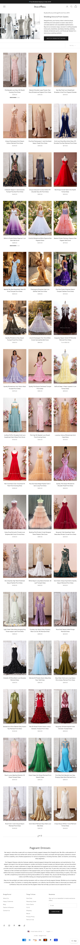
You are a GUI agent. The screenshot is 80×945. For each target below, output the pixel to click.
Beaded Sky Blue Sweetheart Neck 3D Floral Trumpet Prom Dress (15, 290)
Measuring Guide (31, 901)
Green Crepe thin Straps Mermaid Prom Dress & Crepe (40, 776)
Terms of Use (30, 919)
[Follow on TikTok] (24, 926)
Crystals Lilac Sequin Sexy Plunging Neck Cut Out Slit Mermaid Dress (40, 630)
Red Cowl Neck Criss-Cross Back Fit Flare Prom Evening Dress (14, 484)
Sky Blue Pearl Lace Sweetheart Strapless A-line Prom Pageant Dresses (65, 91)
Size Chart (29, 898)
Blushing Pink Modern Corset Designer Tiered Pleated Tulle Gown (40, 533)
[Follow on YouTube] (19, 926)
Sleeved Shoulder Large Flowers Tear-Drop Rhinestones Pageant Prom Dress (40, 91)
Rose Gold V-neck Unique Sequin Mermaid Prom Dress (14, 825)
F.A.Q (28, 907)
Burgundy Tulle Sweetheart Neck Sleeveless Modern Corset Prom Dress (65, 533)
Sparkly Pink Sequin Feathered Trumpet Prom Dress (40, 387)
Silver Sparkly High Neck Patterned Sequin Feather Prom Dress (15, 582)
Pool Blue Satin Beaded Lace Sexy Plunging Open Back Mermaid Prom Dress (65, 776)
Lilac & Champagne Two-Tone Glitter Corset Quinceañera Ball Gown (40, 339)
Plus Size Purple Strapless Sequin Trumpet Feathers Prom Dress (65, 290)
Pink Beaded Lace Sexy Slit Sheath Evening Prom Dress (15, 91)
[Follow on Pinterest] (14, 926)
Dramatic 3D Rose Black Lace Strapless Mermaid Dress (14, 679)
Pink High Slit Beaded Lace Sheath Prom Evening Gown (40, 436)
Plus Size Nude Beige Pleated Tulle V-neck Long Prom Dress (40, 484)
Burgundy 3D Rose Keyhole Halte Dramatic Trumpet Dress (65, 727)
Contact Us (6, 910)
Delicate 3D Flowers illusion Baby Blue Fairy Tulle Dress (40, 679)
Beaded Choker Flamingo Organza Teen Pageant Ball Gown (65, 239)
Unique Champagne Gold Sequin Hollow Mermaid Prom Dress (14, 142)
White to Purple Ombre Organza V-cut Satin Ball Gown (15, 239)
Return (28, 913)
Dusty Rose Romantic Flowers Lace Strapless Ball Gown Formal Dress (15, 533)
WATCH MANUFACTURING (56, 38)
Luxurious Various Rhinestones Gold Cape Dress (65, 436)
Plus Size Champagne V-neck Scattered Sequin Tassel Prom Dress (40, 142)
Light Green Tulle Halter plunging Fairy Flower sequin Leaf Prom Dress (15, 630)
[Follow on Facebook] (4, 926)
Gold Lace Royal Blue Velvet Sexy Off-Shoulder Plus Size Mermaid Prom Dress (65, 142)
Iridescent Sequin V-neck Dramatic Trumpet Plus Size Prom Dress (15, 190)
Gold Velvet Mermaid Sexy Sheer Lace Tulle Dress (40, 825)
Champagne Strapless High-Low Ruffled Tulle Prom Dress (40, 290)
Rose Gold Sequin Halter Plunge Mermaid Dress (65, 630)
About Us (6, 898)
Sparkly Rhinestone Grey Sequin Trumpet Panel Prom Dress (14, 339)
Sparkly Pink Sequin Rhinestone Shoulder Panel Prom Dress (65, 484)
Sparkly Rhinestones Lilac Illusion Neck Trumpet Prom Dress (15, 387)
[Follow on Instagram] (9, 926)
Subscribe (56, 911)
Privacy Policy (30, 916)
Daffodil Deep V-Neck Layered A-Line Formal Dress (65, 387)
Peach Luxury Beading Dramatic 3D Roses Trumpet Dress (15, 776)
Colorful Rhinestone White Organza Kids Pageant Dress (40, 239)
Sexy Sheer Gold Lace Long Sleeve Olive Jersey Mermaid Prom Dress (65, 679)
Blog (4, 904)
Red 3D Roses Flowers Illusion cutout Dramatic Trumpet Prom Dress (40, 727)
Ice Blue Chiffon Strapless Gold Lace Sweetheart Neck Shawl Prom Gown (14, 436)
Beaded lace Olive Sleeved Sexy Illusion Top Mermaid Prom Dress (14, 727)
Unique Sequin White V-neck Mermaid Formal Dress (65, 825)
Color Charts (30, 904)
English (48, 931)
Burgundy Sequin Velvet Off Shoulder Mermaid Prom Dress (65, 339)
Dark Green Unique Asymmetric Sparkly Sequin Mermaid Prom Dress (65, 582)
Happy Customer (8, 901)
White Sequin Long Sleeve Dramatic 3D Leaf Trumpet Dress (40, 582)
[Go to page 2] (41, 836)
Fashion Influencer (8, 907)
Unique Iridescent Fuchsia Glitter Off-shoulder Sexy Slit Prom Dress (40, 190)
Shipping (29, 910)
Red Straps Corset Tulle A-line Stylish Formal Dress (65, 190)
